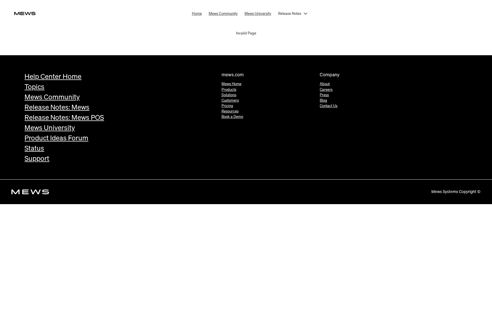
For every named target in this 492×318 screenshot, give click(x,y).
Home (197, 13)
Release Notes (289, 13)
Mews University (258, 13)
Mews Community (223, 13)
